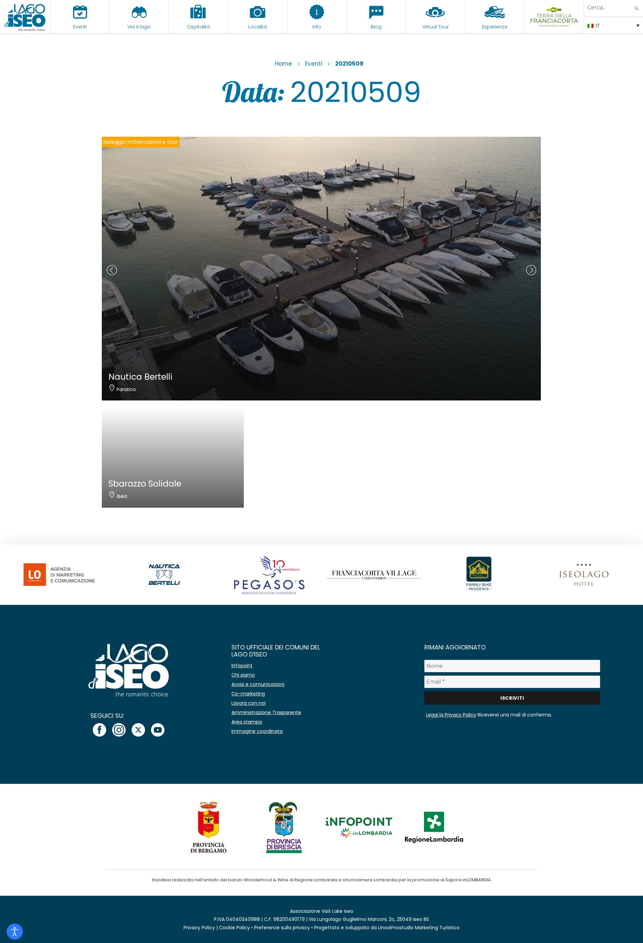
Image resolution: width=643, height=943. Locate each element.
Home (283, 64)
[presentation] (112, 270)
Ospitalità (198, 26)
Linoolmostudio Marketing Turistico (418, 927)
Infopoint (242, 665)
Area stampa (246, 721)
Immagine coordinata (257, 731)
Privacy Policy (199, 927)
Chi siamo (243, 675)
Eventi (80, 26)
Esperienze (494, 26)
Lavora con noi (248, 703)
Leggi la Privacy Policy (451, 714)
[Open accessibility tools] (15, 932)
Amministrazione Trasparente (266, 712)
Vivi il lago (139, 26)
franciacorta (554, 26)
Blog (376, 26)
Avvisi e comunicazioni (257, 684)
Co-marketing (248, 693)
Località (257, 26)
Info (316, 26)
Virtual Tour (435, 26)
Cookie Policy (234, 927)
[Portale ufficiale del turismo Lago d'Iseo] (25, 16)
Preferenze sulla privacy (282, 927)
